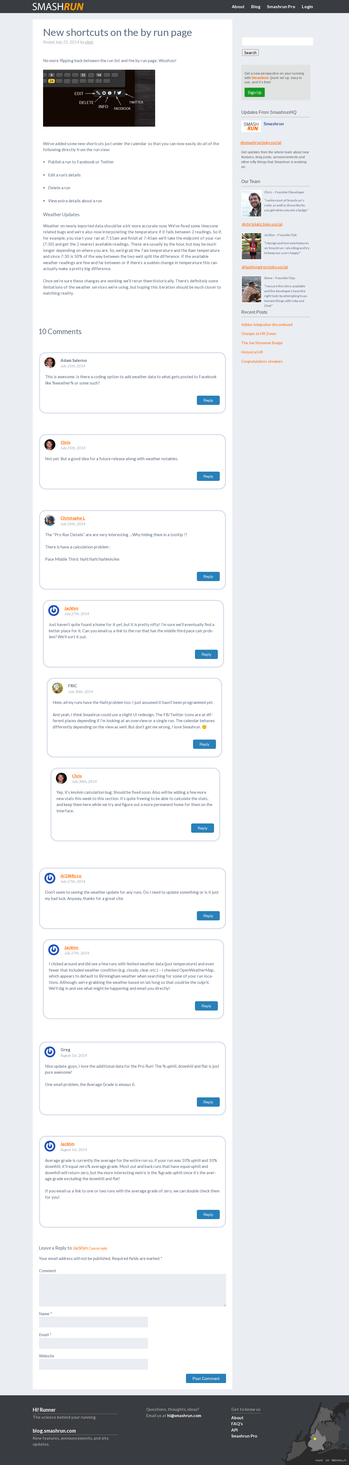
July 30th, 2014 (80, 691)
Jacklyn (71, 608)
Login (307, 6)
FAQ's (237, 1423)
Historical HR (252, 352)
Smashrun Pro (281, 6)
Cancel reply (98, 1248)
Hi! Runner (44, 1410)
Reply (208, 400)
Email (45, 1334)
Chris (65, 442)
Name (45, 1313)
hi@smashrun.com (184, 1415)
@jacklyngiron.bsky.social (265, 266)
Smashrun (260, 78)
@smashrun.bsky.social (260, 142)
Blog (255, 6)
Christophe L (73, 517)
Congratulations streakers (262, 361)
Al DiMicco (71, 875)
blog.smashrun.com (54, 1431)
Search (250, 52)
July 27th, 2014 (76, 614)
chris (89, 41)
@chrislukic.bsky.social (262, 224)
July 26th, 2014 (73, 524)
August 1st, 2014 (74, 1055)
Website (46, 1355)
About (238, 6)
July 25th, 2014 (73, 366)
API (234, 1429)
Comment (47, 1270)
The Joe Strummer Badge (261, 343)
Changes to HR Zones (258, 333)
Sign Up (254, 92)
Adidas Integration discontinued (267, 324)
